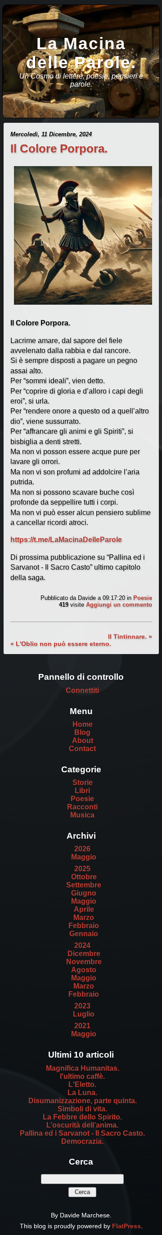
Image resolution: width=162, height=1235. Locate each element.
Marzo (83, 917)
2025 (82, 869)
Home (82, 724)
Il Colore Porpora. (59, 148)
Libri (82, 790)
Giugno (83, 893)
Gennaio (83, 934)
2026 (82, 849)
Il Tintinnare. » (130, 636)
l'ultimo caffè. (82, 1076)
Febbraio (83, 925)
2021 (82, 1026)
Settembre (83, 885)
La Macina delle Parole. (81, 53)
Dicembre (84, 953)
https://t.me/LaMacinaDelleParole (66, 539)
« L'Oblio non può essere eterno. (60, 643)
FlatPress (126, 1226)
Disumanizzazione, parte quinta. (82, 1101)
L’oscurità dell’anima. (82, 1125)
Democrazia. (82, 1141)
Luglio (83, 1014)
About (82, 740)
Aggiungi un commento (119, 604)
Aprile (84, 909)
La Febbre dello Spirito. (82, 1117)
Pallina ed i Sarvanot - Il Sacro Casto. (82, 1133)
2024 (82, 945)
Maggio (83, 857)
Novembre (84, 962)
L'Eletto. (82, 1084)
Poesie (142, 597)
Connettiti (82, 690)
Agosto (83, 970)
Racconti (82, 807)
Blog (82, 732)
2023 (82, 1006)
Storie (82, 782)
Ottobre (84, 877)
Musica (82, 815)
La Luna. (82, 1092)
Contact (82, 748)
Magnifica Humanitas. (82, 1068)
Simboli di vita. (82, 1109)
